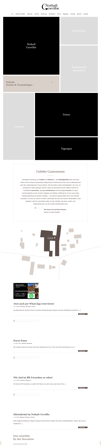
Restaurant (28, 306)
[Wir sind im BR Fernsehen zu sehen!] (26, 365)
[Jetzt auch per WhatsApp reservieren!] (26, 291)
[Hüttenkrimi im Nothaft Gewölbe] (26, 402)
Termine (34, 306)
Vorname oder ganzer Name (20, 444)
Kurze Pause (20, 340)
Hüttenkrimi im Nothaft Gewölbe (31, 414)
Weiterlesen (82, 314)
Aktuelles (23, 306)
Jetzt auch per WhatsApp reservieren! (33, 303)
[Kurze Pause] (26, 328)
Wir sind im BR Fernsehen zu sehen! (33, 377)
